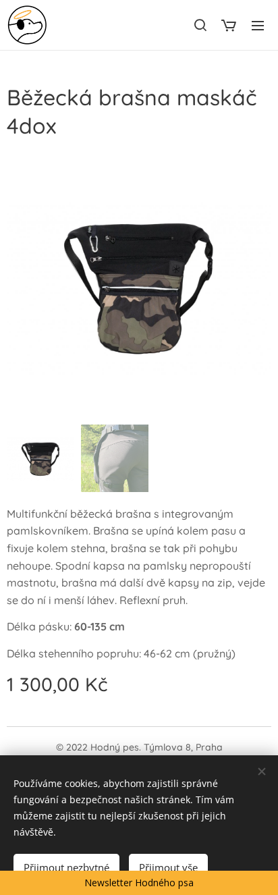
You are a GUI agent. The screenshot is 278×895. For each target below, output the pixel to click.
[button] (199, 25)
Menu (257, 24)
